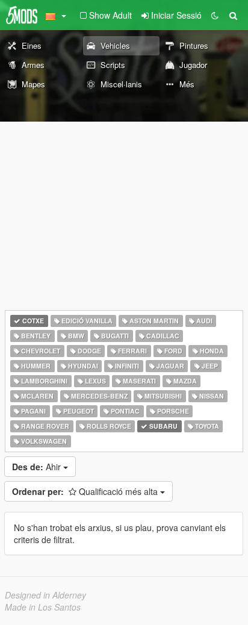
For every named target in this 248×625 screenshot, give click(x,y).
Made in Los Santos (43, 607)
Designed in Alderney (45, 595)
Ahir (37, 467)
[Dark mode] (214, 15)
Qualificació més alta (86, 491)
